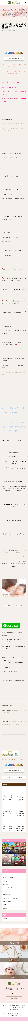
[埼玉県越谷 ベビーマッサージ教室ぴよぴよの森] (14, 983)
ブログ (7, 1015)
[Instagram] (9, 993)
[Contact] (15, 993)
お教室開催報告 (7, 901)
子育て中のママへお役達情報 (10, 898)
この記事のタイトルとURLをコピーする (14, 58)
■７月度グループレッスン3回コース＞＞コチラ (13, 123)
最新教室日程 (16, 30)
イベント (5, 891)
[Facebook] (12, 993)
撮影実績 (5, 881)
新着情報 (10, 30)
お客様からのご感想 (8, 877)
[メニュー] (25, 2)
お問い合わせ (14, 998)
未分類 (4, 874)
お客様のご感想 (14, 1015)
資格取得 (5, 905)
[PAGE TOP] (14, 926)
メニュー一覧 (18, 1013)
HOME (4, 1013)
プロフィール (10, 1013)
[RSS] (18, 993)
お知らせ (5, 884)
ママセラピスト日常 (8, 888)
